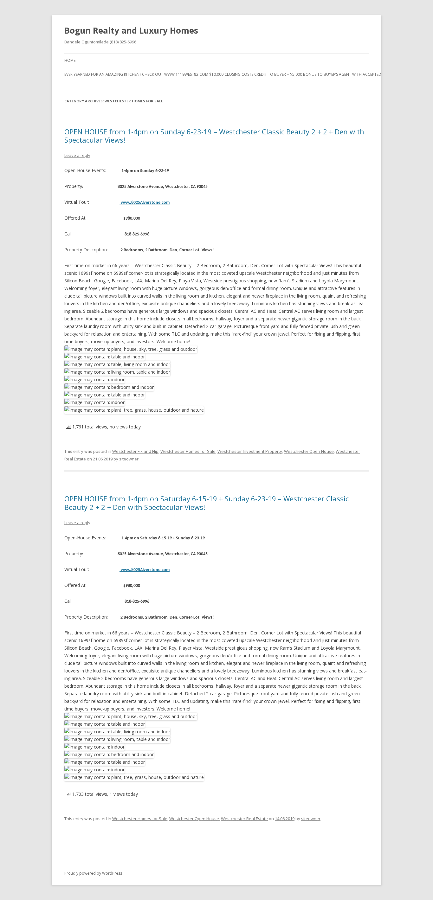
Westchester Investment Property (249, 451)
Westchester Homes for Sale (188, 451)
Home (69, 60)
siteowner (129, 459)
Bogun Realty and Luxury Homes (131, 30)
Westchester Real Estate (244, 818)
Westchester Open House (309, 451)
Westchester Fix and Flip (135, 451)
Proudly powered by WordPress (93, 873)
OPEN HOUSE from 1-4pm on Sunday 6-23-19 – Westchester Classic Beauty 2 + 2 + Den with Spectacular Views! (214, 136)
